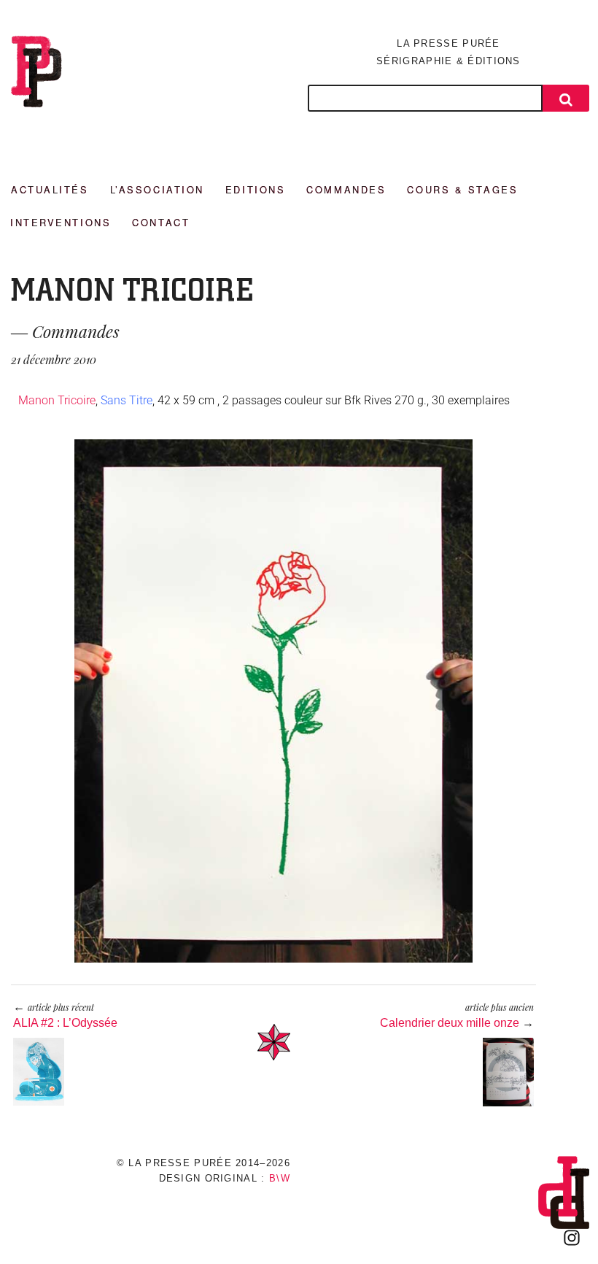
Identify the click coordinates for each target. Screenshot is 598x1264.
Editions (255, 189)
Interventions (60, 222)
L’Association (157, 189)
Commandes (346, 189)
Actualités (50, 189)
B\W (279, 1178)
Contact (161, 222)
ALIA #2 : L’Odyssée (65, 1023)
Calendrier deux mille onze (449, 1023)
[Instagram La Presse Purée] (572, 1238)
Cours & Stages (462, 189)
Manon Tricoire (57, 400)
